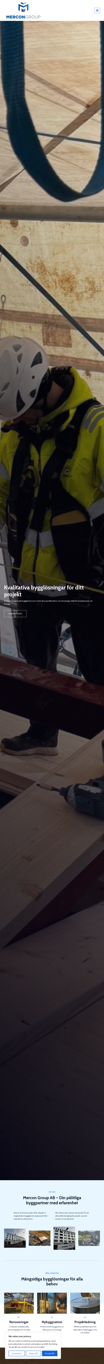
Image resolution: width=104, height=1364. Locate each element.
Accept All (49, 1353)
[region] (33, 1345)
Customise (17, 1353)
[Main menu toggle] (97, 10)
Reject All (33, 1353)
